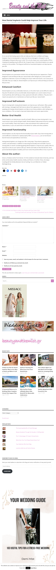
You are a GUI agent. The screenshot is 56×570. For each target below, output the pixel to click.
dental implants (35, 135)
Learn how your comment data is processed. (33, 272)
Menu (8, 15)
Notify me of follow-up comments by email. (16, 263)
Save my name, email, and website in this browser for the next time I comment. (26, 259)
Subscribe (7, 471)
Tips (28, 22)
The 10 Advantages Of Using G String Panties (27, 436)
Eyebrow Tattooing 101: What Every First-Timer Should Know (26, 369)
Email (4, 251)
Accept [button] (28, 568)
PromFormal (5, 418)
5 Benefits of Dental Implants (9, 196)
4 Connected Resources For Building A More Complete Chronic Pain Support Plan (9, 391)
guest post (20, 22)
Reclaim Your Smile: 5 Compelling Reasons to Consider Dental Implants (45, 198)
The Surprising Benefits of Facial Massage (26, 428)
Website (4, 255)
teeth (15, 206)
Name (4, 246)
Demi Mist (14, 22)
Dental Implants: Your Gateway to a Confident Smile (27, 197)
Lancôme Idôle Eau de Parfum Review (25, 448)
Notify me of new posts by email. (13, 266)
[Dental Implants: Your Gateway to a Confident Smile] (28, 191)
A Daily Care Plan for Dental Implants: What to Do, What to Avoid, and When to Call (10, 369)
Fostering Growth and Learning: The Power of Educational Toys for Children (34, 212)
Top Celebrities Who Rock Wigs (24, 444)
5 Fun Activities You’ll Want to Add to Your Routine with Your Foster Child (21, 210)
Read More (34, 568)
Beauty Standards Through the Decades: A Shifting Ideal (30, 432)
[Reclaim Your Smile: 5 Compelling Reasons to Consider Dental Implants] (45, 191)
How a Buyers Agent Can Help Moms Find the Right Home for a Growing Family (45, 369)
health (25, 22)
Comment (5, 225)
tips (19, 206)
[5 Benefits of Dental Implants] (10, 191)
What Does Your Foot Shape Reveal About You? (28, 440)
